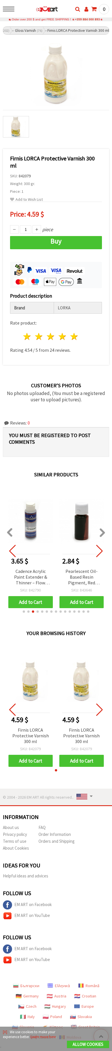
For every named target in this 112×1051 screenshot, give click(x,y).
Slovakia (85, 1016)
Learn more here (43, 1036)
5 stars (74, 336)
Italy (31, 1016)
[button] (24, 611)
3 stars (51, 336)
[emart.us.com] (38, 10)
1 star (27, 336)
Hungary (59, 1006)
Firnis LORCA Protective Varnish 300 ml (30, 735)
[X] (5, 1032)
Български (29, 985)
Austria (60, 996)
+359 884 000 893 (87, 19)
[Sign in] (86, 9)
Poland (56, 1016)
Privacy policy (15, 834)
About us (11, 827)
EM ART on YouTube (32, 915)
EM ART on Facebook (33, 904)
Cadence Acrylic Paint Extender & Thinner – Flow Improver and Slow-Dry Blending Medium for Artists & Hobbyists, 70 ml (30, 577)
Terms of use (14, 841)
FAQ (42, 827)
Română (92, 985)
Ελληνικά (62, 985)
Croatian (89, 996)
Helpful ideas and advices (25, 876)
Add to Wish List (29, 199)
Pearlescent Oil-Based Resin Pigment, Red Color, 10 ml (81, 577)
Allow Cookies (88, 1044)
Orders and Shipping (56, 841)
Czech (31, 1006)
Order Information (54, 834)
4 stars (62, 336)
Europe (88, 1006)
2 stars (39, 336)
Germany (31, 996)
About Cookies (16, 848)
